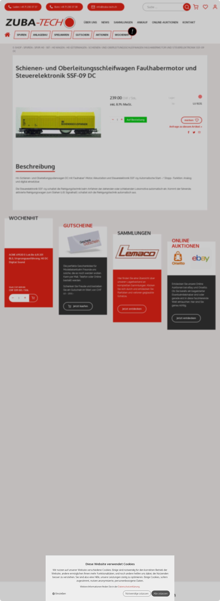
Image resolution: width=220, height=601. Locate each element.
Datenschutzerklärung (128, 586)
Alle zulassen (161, 593)
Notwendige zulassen (136, 593)
